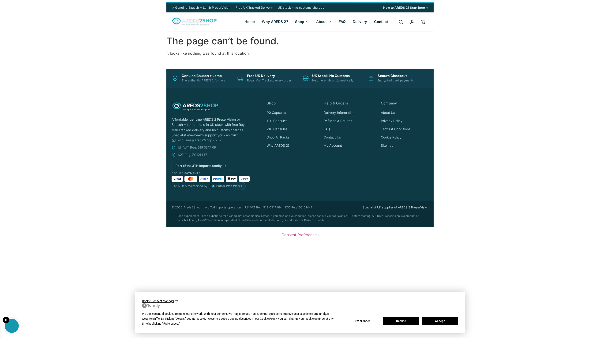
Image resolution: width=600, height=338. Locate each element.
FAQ (342, 21)
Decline (401, 321)
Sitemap (387, 145)
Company (389, 103)
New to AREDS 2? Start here (405, 7)
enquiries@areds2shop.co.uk (199, 140)
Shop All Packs (278, 137)
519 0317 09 (323, 248)
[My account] (412, 22)
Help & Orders (336, 103)
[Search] (401, 22)
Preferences (362, 321)
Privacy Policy (391, 121)
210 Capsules (277, 129)
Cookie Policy (391, 137)
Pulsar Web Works (229, 186)
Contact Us (332, 137)
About (321, 21)
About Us (388, 113)
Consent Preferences (300, 234)
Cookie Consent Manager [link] (158, 301)
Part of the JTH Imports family (201, 166)
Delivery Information (339, 113)
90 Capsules (276, 113)
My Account (333, 145)
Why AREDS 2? (275, 21)
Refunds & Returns (338, 121)
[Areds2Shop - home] (194, 22)
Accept (440, 321)
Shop (299, 21)
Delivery (360, 21)
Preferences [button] (170, 323)
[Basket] (423, 22)
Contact (381, 21)
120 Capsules (277, 121)
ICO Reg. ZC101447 (192, 155)
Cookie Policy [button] (268, 318)
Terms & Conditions (395, 129)
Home (249, 21)
